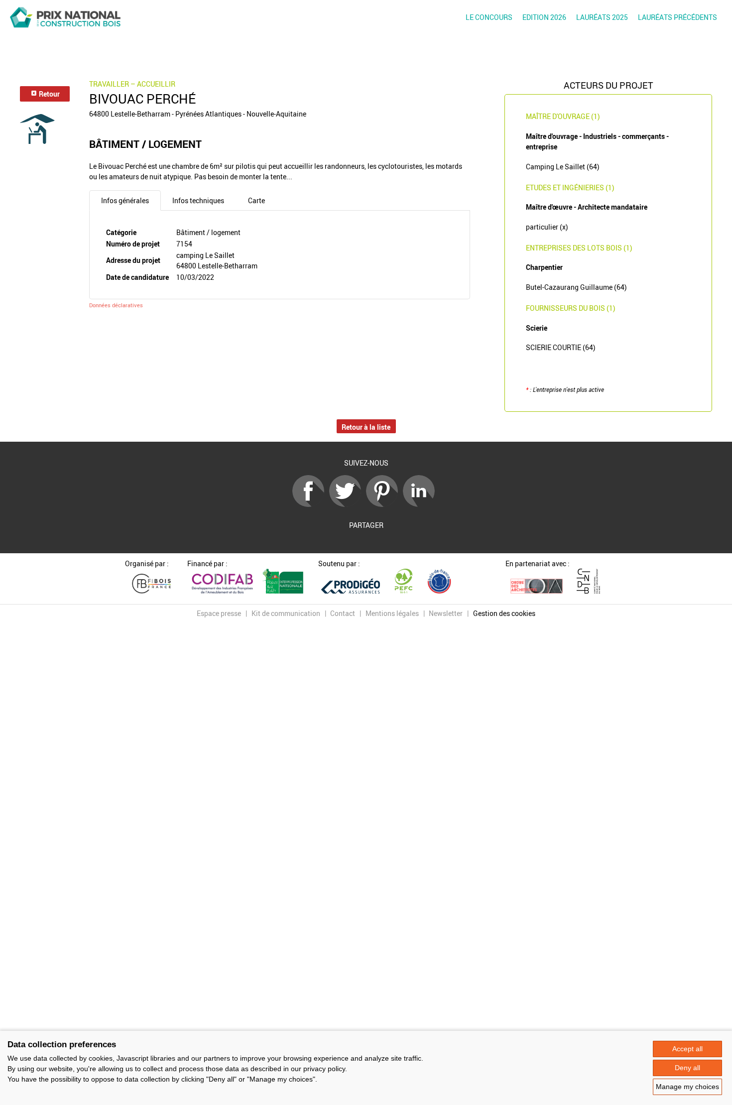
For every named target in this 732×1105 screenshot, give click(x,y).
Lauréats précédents (677, 17)
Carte (256, 200)
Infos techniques (198, 200)
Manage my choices (687, 1087)
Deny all (687, 1068)
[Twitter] (347, 504)
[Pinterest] (384, 504)
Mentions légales (392, 613)
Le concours (489, 17)
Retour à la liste (366, 427)
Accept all (687, 1049)
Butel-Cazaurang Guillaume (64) (576, 287)
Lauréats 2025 (602, 17)
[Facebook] (310, 504)
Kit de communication (285, 613)
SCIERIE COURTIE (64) (561, 347)
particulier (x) (547, 227)
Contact (342, 613)
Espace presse (219, 613)
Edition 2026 (544, 17)
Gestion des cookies (504, 613)
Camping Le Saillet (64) (563, 166)
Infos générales (125, 200)
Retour (48, 94)
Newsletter (446, 613)
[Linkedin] (421, 504)
